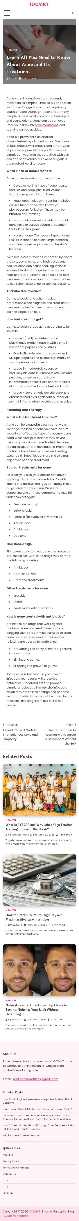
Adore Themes (17, 1216)
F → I (5, 1186)
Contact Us (9, 1174)
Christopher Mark (18, 834)
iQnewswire (15, 924)
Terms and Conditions (16, 1167)
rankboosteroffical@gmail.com (35, 1079)
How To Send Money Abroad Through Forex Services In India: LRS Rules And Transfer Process (39, 1127)
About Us (8, 1155)
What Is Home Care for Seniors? (22, 1135)
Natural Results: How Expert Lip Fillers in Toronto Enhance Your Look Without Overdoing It (36, 1010)
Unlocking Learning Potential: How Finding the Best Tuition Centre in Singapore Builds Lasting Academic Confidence (37, 1117)
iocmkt (13, 78)
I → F (5, 1180)
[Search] (73, 13)
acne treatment (46, 125)
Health (11, 50)
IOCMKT (39, 4)
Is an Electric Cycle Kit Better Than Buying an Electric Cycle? (37, 1109)
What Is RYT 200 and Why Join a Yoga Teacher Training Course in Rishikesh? (39, 827)
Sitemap (8, 1193)
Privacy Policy (11, 1161)
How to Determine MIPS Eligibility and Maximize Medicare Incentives (34, 917)
